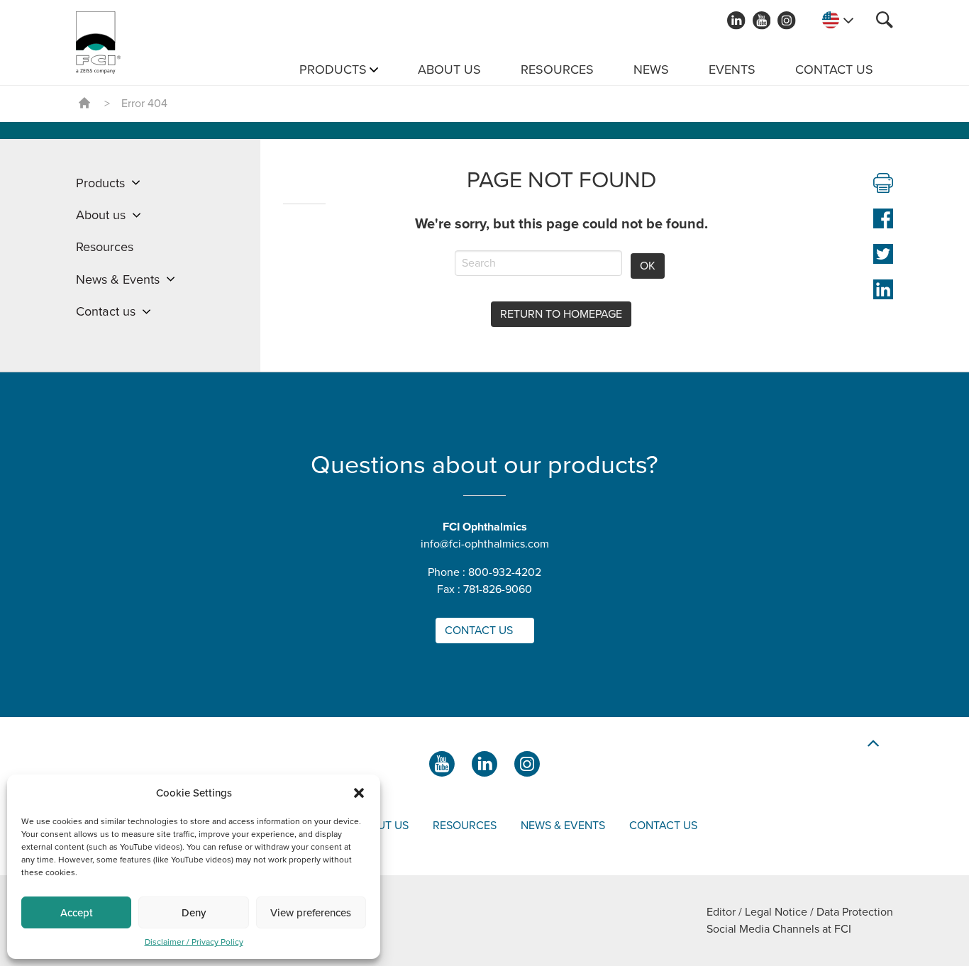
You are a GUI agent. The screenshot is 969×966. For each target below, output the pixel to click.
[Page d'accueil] (98, 42)
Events (732, 69)
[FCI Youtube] (762, 20)
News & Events (118, 279)
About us (449, 69)
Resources (557, 69)
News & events (563, 825)
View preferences (310, 912)
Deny (194, 912)
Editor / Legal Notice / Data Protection (800, 912)
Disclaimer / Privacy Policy (194, 942)
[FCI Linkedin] (736, 20)
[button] (359, 793)
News (651, 69)
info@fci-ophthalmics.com (485, 544)
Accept (76, 912)
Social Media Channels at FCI (779, 929)
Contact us (834, 69)
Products (333, 69)
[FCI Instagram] (786, 20)
